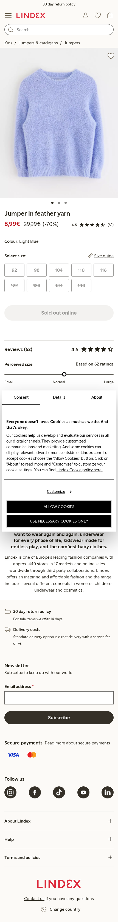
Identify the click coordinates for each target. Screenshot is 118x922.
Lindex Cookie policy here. (80, 469)
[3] (65, 202)
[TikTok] (59, 792)
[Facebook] (35, 792)
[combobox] (59, 29)
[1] (52, 202)
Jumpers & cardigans (38, 42)
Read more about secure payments (77, 743)
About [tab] (97, 397)
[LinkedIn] (108, 792)
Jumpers (72, 42)
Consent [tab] (21, 397)
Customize (56, 491)
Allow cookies (59, 506)
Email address (19, 686)
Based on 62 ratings (95, 364)
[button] (59, 123)
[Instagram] (10, 792)
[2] (59, 202)
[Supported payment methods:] (59, 755)
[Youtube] (83, 792)
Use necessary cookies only (59, 521)
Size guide (104, 255)
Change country (65, 909)
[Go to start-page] (30, 15)
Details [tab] (59, 397)
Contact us (34, 898)
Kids (8, 42)
